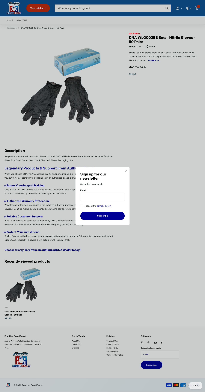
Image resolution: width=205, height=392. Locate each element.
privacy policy (104, 206)
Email (83, 190)
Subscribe (102, 215)
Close (126, 170)
